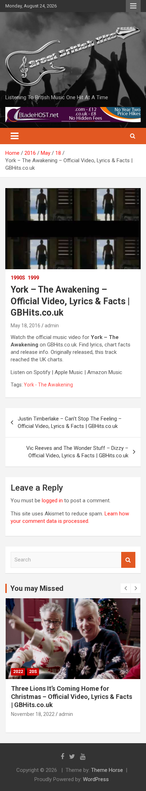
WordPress (96, 779)
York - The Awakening (48, 385)
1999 (33, 278)
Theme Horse (107, 770)
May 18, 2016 (25, 325)
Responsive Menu (133, 6)
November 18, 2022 (33, 714)
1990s (18, 278)
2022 (18, 671)
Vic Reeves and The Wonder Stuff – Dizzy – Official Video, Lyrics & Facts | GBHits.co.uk (77, 452)
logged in (52, 500)
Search (128, 560)
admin (52, 325)
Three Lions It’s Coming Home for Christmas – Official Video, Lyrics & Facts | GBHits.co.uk (71, 697)
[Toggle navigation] (14, 136)
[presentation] (125, 588)
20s (33, 671)
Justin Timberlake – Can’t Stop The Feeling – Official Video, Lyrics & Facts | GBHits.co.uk (70, 422)
